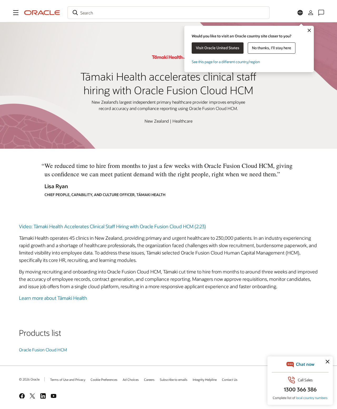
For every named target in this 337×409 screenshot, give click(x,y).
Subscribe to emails (173, 379)
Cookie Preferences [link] (104, 379)
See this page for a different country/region (226, 61)
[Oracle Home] (42, 12)
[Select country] (300, 12)
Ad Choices (131, 379)
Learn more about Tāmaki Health (53, 298)
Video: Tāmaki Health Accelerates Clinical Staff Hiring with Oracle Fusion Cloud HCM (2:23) (112, 226)
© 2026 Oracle (29, 379)
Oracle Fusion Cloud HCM (43, 349)
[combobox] (168, 12)
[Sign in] (311, 12)
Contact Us (229, 379)
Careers (149, 379)
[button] (16, 12)
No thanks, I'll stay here (271, 47)
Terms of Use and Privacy (67, 379)
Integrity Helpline (205, 379)
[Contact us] (321, 12)
